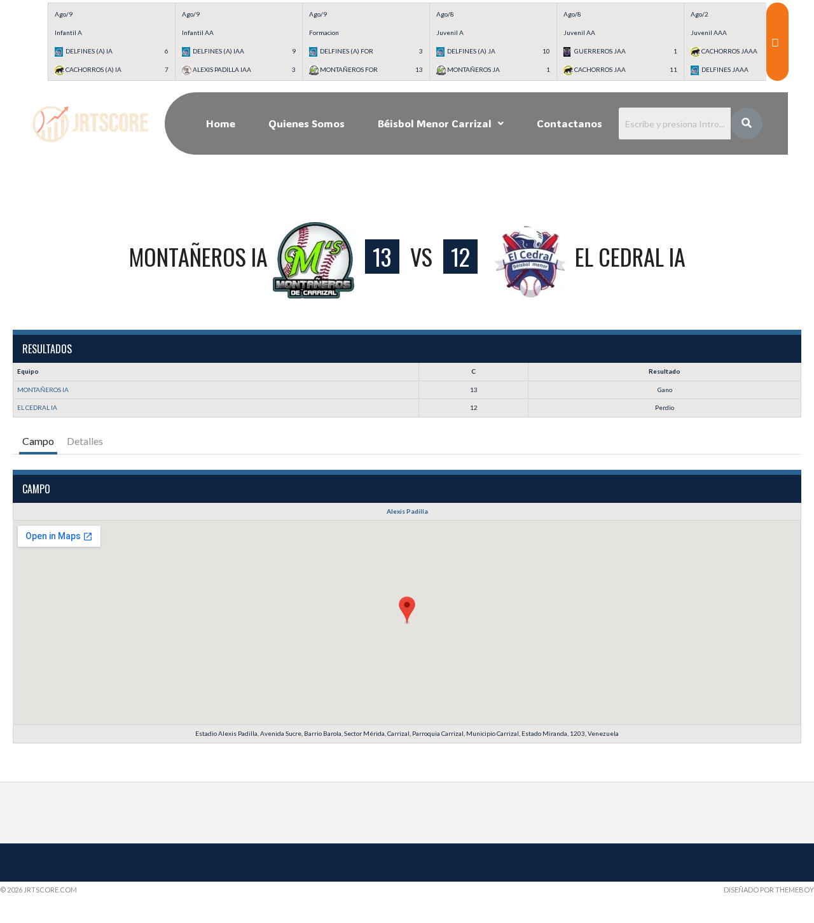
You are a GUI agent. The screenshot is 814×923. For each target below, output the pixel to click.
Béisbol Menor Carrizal (435, 123)
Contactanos (569, 123)
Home (220, 123)
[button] (440, 123)
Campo (38, 441)
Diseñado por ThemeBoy (769, 889)
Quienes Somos (306, 123)
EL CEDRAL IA (37, 407)
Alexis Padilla (407, 511)
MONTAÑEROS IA (43, 389)
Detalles (85, 441)
